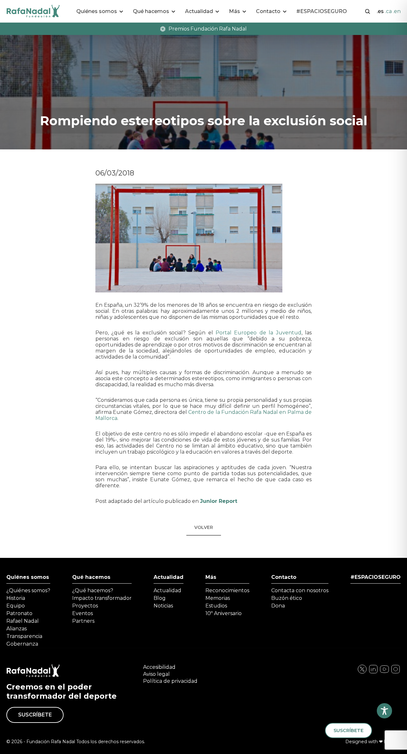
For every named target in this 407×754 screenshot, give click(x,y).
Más (210, 577)
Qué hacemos (91, 577)
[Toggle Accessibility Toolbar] (384, 711)
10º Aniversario (223, 613)
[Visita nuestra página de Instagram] (373, 672)
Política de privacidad (170, 681)
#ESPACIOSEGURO (321, 11)
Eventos (82, 613)
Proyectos (85, 606)
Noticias (163, 606)
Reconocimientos (227, 590)
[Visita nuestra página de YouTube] (395, 672)
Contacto (283, 577)
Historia (15, 598)
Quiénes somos (27, 577)
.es (380, 11)
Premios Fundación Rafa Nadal (208, 29)
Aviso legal (156, 674)
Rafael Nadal (22, 621)
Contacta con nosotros (299, 590)
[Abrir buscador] (367, 11)
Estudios (216, 606)
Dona (278, 606)
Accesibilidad (159, 667)
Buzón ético (286, 598)
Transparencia (24, 636)
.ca (388, 11)
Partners (83, 621)
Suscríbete (35, 715)
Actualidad (168, 577)
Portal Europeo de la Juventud (258, 333)
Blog (160, 598)
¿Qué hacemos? (92, 590)
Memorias (217, 598)
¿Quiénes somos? (28, 590)
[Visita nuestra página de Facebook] (362, 672)
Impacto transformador (102, 598)
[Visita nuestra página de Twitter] (384, 672)
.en (397, 11)
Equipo (15, 606)
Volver (203, 527)
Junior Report (218, 501)
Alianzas (16, 629)
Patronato (19, 613)
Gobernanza (22, 644)
